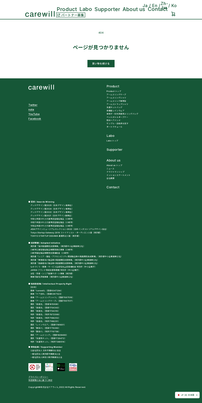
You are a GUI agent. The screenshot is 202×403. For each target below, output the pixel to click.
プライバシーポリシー (38, 377)
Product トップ (114, 91)
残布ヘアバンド (114, 120)
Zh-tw (164, 5)
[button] (173, 13)
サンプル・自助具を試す (117, 123)
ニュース (110, 168)
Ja (145, 5)
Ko (174, 5)
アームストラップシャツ (117, 104)
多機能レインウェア (115, 110)
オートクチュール (114, 127)
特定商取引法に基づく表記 (40, 380)
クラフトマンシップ (115, 172)
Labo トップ (112, 140)
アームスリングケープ (116, 94)
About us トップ (114, 165)
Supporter (114, 150)
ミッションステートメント (118, 175)
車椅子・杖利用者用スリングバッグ (122, 114)
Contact (113, 187)
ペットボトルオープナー (117, 117)
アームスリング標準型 (116, 101)
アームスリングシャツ (116, 98)
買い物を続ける (101, 63)
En (154, 5)
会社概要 (110, 178)
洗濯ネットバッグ (114, 107)
